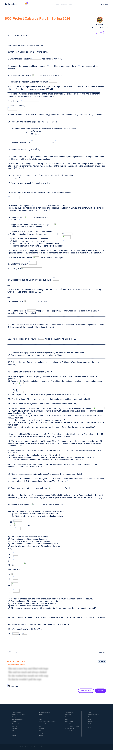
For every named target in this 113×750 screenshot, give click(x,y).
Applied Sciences (16, 712)
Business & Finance (17, 719)
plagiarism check (86, 690)
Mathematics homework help (34, 45)
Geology (14, 728)
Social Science (69, 721)
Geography (15, 726)
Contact (90, 723)
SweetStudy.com (26, 747)
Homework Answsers (18, 45)
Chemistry (15, 721)
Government (42, 716)
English (14, 735)
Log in (102, 4)
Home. (57, 4)
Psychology (68, 714)
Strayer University (69, 728)
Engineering (15, 733)
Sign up (106, 4)
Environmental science (44, 712)
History (40, 719)
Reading (67, 716)
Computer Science (17, 723)
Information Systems (44, 723)
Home (9, 45)
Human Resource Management (47, 721)
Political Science (69, 712)
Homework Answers (93, 714)
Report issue (102, 652)
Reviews (90, 721)
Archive (90, 716)
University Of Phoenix (70, 730)
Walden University (69, 733)
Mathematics (42, 730)
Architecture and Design (18, 714)
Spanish (41, 714)
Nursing (41, 733)
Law (40, 726)
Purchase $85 (100, 690)
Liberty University (69, 723)
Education (14, 730)
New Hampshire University (72, 726)
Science (67, 719)
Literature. (64, 4)
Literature (41, 728)
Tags (89, 719)
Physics (41, 735)
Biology (14, 716)
